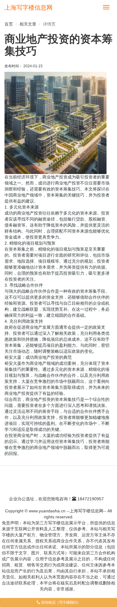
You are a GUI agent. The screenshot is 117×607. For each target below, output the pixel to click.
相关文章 (28, 24)
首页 (8, 24)
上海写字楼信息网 (28, 7)
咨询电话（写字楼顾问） (60, 602)
